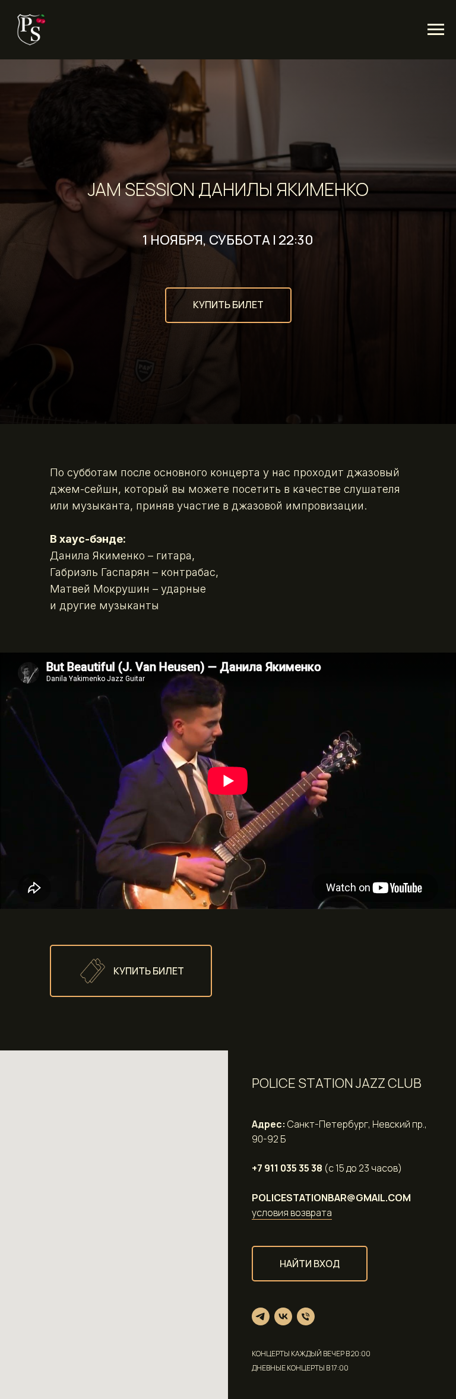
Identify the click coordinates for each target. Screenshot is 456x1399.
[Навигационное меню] (436, 30)
